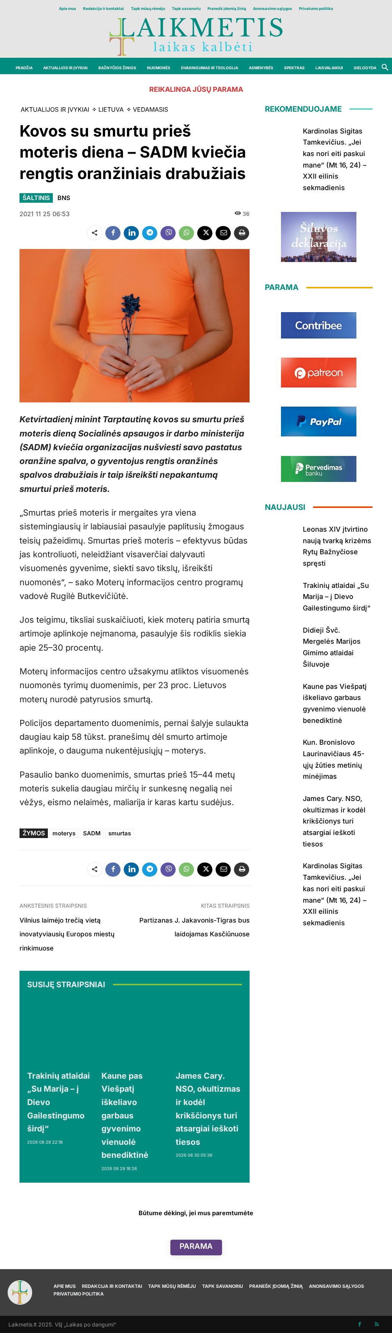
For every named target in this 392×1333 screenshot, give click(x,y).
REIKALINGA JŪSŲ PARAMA (196, 89)
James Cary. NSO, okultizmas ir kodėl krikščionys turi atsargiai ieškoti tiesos (334, 821)
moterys (63, 833)
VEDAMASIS (150, 109)
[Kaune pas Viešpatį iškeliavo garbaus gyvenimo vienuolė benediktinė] (134, 1031)
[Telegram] (149, 233)
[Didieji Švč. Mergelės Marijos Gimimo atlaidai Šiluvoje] (281, 638)
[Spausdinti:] (241, 233)
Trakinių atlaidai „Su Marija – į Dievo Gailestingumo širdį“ (337, 596)
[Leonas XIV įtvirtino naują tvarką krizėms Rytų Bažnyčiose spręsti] (281, 537)
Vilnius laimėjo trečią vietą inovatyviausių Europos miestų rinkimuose (67, 934)
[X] (204, 233)
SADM (92, 833)
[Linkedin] (131, 233)
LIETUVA (111, 109)
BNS (63, 198)
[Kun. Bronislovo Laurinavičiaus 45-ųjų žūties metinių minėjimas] (281, 750)
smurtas (119, 833)
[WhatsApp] (186, 233)
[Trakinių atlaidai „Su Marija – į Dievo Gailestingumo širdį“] (60, 1031)
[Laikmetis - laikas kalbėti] (196, 36)
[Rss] (377, 1324)
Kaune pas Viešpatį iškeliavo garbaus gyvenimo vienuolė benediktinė (125, 1115)
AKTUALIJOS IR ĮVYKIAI (55, 109)
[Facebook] (113, 233)
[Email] (223, 233)
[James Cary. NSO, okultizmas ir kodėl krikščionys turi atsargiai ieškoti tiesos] (209, 1031)
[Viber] (168, 233)
